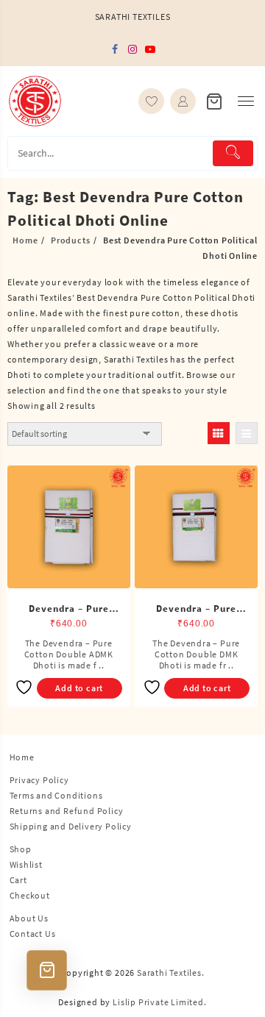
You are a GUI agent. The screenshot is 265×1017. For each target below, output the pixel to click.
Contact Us (33, 933)
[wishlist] (151, 101)
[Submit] (233, 153)
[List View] (247, 433)
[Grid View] (219, 433)
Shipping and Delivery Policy (71, 826)
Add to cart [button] (79, 687)
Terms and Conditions (56, 795)
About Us (29, 918)
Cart (18, 879)
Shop (21, 848)
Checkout (30, 895)
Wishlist (26, 864)
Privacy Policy (39, 779)
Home (22, 757)
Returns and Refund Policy (67, 810)
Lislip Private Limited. (159, 1001)
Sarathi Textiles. (171, 972)
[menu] (246, 101)
